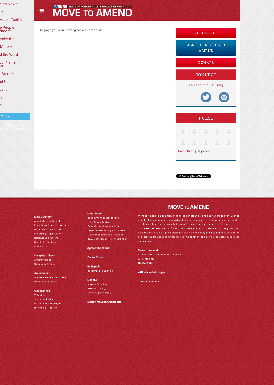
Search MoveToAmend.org (104, 301)
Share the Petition (44, 299)
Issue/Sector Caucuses (48, 229)
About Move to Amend (47, 221)
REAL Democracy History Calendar (107, 239)
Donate (206, 62)
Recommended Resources (103, 218)
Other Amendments (45, 281)
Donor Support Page (99, 292)
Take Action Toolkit (98, 222)
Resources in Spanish (100, 271)
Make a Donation (97, 284)
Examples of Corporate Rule (103, 226)
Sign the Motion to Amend (206, 47)
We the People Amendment (50, 277)
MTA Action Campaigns (47, 303)
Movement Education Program (105, 234)
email (14, 124)
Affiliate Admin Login (151, 272)
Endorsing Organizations (48, 233)
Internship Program (45, 308)
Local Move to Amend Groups (51, 225)
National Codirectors (46, 238)
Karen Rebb (186, 151)
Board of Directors (45, 242)
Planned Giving (96, 288)
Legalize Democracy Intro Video (106, 230)
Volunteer (206, 33)
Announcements (44, 260)
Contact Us (40, 246)
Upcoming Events (44, 264)
